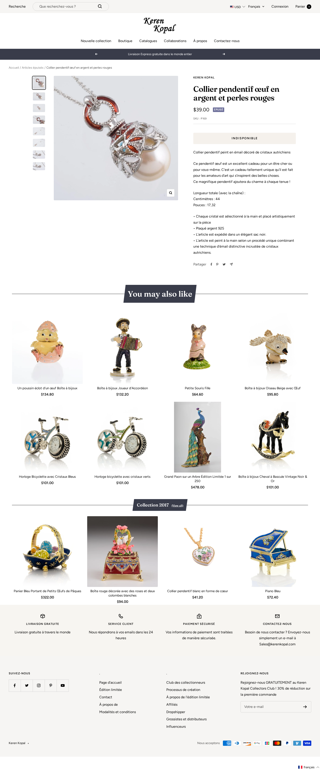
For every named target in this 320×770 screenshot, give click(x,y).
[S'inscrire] (305, 706)
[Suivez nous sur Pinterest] (51, 686)
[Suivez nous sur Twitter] (27, 686)
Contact (105, 697)
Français (254, 6)
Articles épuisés (33, 68)
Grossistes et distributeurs (186, 719)
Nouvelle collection (96, 41)
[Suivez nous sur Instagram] (39, 686)
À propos (200, 41)
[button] (309, 767)
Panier (302, 6)
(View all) (177, 505)
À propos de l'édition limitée (188, 697)
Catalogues (148, 41)
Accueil (14, 68)
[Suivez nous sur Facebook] (15, 686)
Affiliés (171, 704)
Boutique (125, 41)
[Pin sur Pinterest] (217, 264)
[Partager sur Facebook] (211, 264)
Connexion (279, 6)
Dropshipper (175, 712)
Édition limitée (110, 690)
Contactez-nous (226, 41)
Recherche (17, 6)
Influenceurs (176, 726)
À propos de (108, 704)
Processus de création (183, 690)
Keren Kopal (204, 77)
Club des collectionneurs (185, 682)
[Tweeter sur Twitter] (224, 264)
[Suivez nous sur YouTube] (63, 686)
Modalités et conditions (117, 712)
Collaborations (175, 41)
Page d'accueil (110, 682)
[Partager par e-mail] (231, 264)
